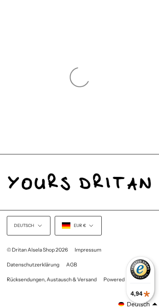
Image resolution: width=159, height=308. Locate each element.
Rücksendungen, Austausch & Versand (52, 279)
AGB (71, 264)
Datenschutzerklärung (33, 264)
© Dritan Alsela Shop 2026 (37, 249)
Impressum (88, 249)
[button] (138, 304)
